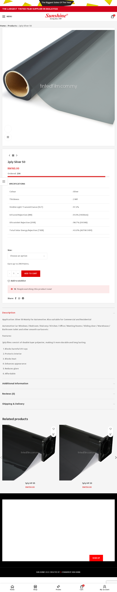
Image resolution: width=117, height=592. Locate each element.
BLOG (7, 532)
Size (9, 250)
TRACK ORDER (39, 537)
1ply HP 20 (87, 483)
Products (12, 26)
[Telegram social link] (23, 298)
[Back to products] (13, 155)
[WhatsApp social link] (19, 298)
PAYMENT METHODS (42, 521)
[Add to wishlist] (53, 429)
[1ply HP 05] (30, 452)
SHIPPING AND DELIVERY (44, 527)
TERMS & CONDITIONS (15, 521)
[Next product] (17, 155)
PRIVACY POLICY (12, 527)
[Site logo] (58, 16)
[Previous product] (9, 155)
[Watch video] (8, 128)
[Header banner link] (58, 3)
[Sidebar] (4, 181)
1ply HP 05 (30, 483)
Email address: (95, 543)
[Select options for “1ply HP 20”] (110, 434)
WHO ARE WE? (11, 511)
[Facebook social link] (15, 298)
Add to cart (30, 273)
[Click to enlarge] (8, 137)
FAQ (35, 516)
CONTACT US (39, 511)
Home (3, 26)
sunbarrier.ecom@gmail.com (75, 537)
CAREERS (8, 516)
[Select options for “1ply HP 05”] (53, 434)
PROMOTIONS (39, 532)
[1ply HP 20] (87, 452)
